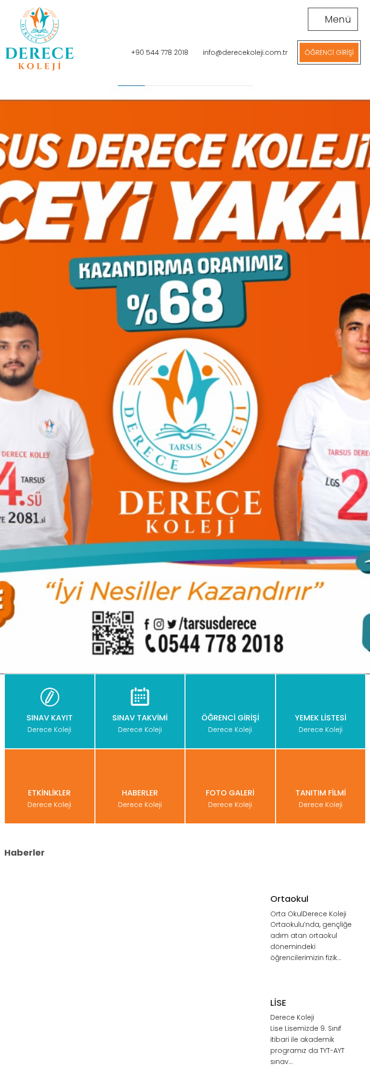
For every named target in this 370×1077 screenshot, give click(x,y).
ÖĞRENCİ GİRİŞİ (329, 52)
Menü (336, 19)
